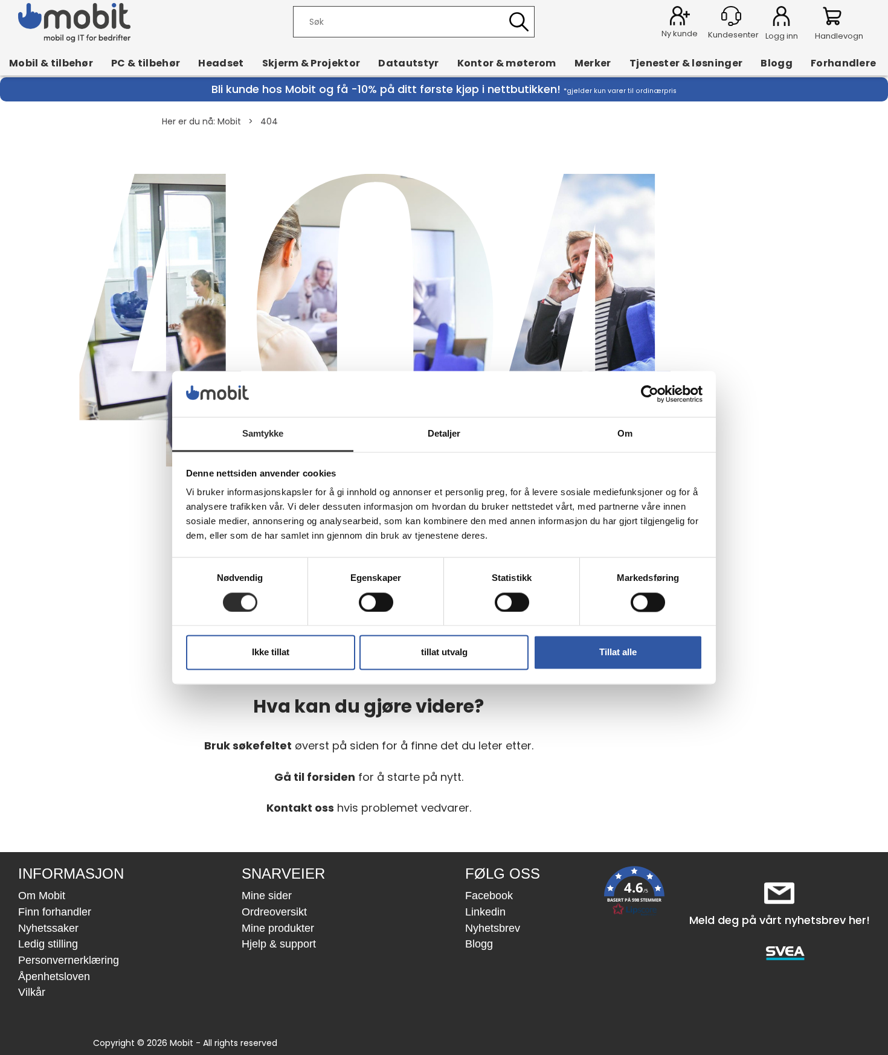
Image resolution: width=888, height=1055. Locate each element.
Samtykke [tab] (263, 434)
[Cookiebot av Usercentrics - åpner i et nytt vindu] (650, 394)
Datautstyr (408, 62)
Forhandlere (844, 62)
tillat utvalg (444, 652)
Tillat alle (618, 652)
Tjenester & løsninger (686, 62)
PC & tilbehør (145, 62)
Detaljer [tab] (444, 434)
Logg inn (781, 18)
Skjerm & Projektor (311, 62)
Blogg (777, 62)
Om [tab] (624, 434)
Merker (592, 62)
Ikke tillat (270, 652)
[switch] (376, 602)
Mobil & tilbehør (51, 62)
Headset (220, 62)
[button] (634, 893)
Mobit (229, 121)
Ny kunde (679, 33)
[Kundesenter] (731, 16)
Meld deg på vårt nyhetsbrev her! (779, 920)
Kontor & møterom (506, 62)
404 (269, 121)
